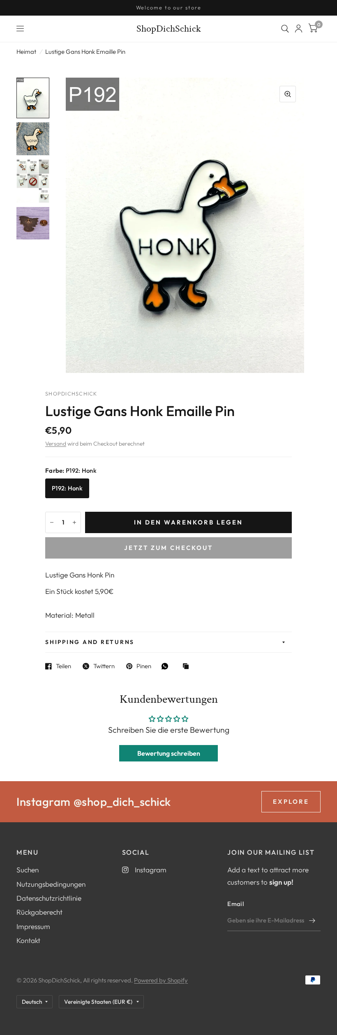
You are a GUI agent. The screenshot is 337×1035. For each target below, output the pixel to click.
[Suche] (285, 29)
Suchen (27, 869)
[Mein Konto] (298, 29)
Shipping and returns (89, 642)
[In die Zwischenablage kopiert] (187, 667)
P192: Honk (67, 488)
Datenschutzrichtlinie (48, 898)
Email (235, 904)
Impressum (33, 926)
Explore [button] (291, 801)
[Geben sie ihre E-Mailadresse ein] (312, 920)
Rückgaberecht (39, 912)
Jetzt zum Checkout (168, 548)
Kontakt (28, 940)
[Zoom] (287, 94)
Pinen (143, 666)
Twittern (104, 666)
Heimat (26, 51)
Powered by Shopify (161, 980)
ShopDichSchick (168, 29)
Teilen (63, 666)
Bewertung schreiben (168, 753)
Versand (55, 443)
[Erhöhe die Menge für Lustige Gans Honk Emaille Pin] (74, 522)
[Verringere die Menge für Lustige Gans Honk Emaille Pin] (52, 522)
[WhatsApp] (167, 666)
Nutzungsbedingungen (50, 884)
